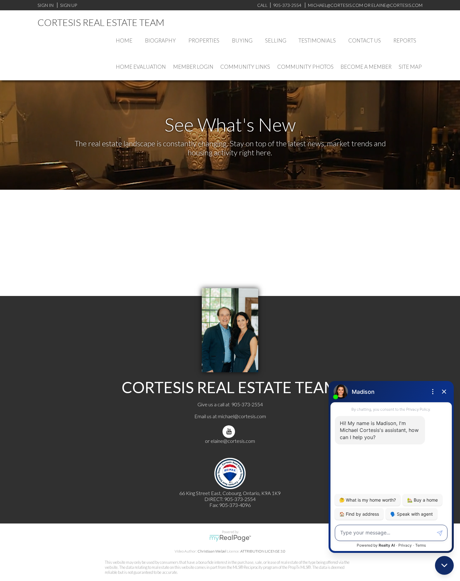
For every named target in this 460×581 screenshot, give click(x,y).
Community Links (245, 66)
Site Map (410, 66)
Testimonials (317, 40)
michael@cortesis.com (335, 5)
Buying (242, 40)
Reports (404, 40)
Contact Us (364, 40)
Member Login (193, 66)
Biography (160, 40)
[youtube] (230, 431)
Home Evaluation (141, 66)
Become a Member (365, 66)
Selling (275, 40)
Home (124, 40)
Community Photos (305, 66)
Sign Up (68, 5)
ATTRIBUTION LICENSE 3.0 (262, 551)
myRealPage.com (230, 538)
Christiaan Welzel (211, 551)
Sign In (46, 5)
